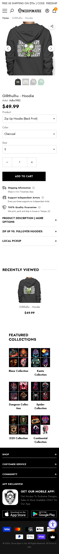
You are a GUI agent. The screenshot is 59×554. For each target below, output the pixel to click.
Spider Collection (40, 406)
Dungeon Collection (18, 406)
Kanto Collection (40, 373)
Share (52, 26)
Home (5, 18)
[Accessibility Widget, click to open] (52, 524)
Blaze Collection (18, 371)
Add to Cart (24, 176)
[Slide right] (51, 48)
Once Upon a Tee (19, 543)
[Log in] (47, 10)
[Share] (52, 26)
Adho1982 (14, 100)
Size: (5, 143)
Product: (6, 112)
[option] (29, 48)
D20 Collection (18, 438)
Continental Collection (40, 440)
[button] (11, 10)
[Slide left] (8, 48)
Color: (5, 127)
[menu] (4, 10)
